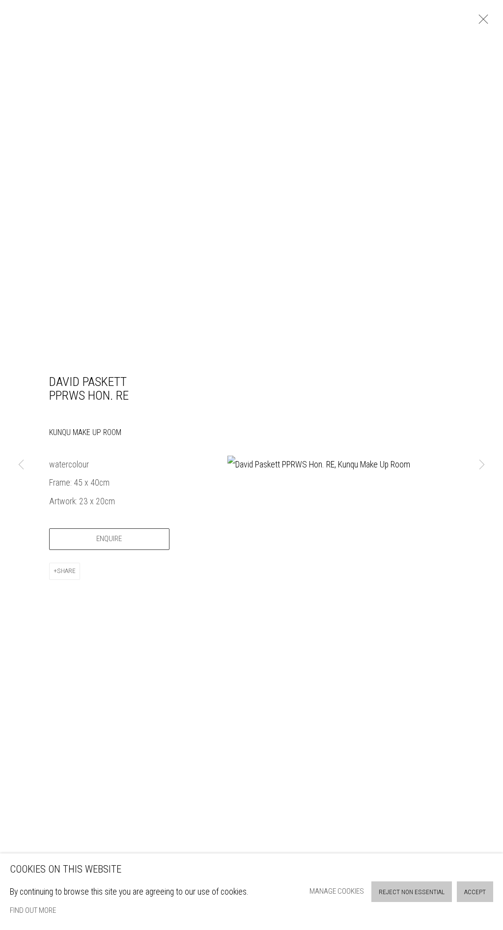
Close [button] (481, 22)
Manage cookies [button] (336, 891)
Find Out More (33, 910)
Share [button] (66, 570)
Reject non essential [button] (412, 892)
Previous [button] (21, 465)
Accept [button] (475, 892)
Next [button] (482, 465)
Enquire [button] (109, 538)
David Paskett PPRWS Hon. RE (89, 388)
